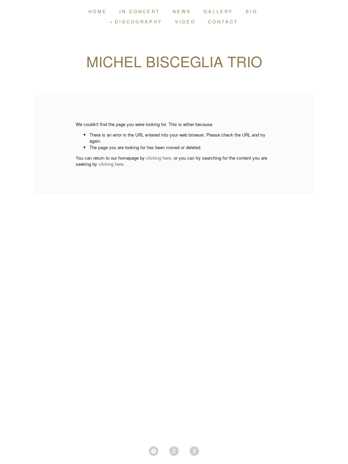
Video (185, 21)
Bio (252, 11)
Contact (223, 21)
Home (97, 11)
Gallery (218, 11)
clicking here (158, 158)
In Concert (139, 11)
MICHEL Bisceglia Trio (174, 61)
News (182, 11)
